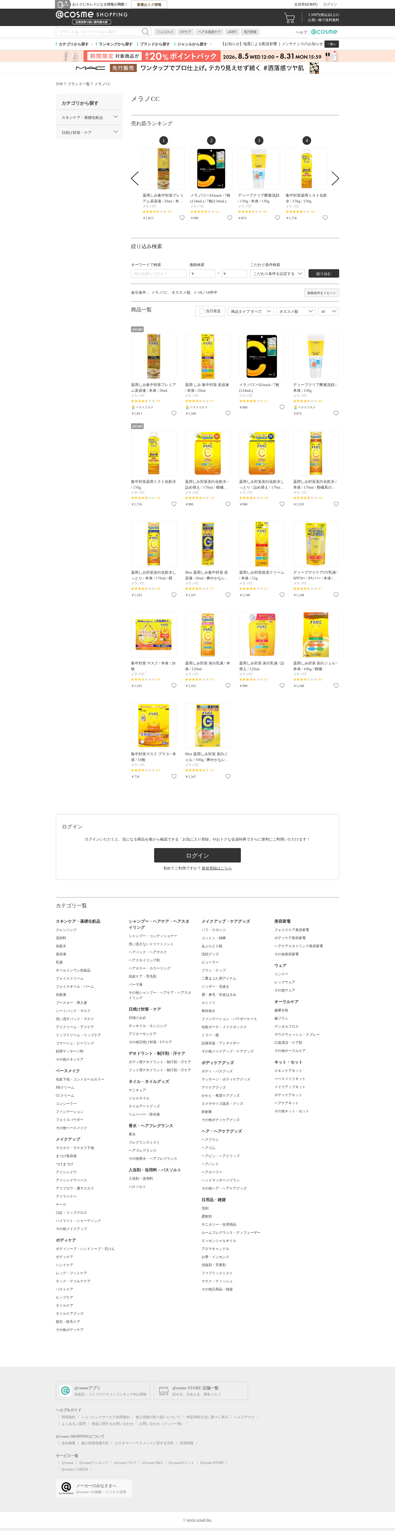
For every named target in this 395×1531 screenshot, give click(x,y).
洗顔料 (61, 938)
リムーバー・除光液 (144, 1114)
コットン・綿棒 (214, 938)
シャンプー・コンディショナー (153, 936)
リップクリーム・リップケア (78, 1035)
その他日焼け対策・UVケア (150, 1042)
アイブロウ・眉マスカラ (75, 1188)
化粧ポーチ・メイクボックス (224, 1027)
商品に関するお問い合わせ (112, 1424)
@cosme (67, 1463)
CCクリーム (65, 1096)
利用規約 (68, 1417)
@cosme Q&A (152, 1463)
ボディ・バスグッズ (217, 1071)
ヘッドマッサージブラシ (221, 1180)
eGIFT (232, 32)
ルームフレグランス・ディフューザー (231, 1233)
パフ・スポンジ (214, 930)
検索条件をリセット (321, 293)
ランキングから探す (116, 44)
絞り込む (323, 274)
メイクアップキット (290, 1087)
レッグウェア (284, 982)
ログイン (330, 4)
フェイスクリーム (70, 978)
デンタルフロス (286, 1026)
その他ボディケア (70, 1330)
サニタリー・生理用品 (219, 1224)
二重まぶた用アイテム (219, 978)
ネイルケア (64, 1305)
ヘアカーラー (212, 1172)
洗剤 (205, 1208)
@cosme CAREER (75, 1469)
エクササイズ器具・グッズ (222, 1104)
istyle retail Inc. (199, 1520)
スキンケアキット (288, 1071)
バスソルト (137, 1187)
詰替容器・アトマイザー (221, 1043)
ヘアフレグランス (142, 1150)
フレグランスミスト (144, 1142)
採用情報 (186, 1443)
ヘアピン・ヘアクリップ (221, 1156)
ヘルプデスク (244, 1417)
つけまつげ (64, 1164)
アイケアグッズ (214, 1087)
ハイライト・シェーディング (78, 1221)
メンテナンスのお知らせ (302, 44)
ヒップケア (64, 1297)
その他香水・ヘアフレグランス (153, 1159)
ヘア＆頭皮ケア (209, 32)
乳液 (59, 962)
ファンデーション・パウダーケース (229, 1019)
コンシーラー (66, 1104)
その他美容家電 (286, 954)
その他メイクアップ (71, 1229)
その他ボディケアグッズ (221, 1120)
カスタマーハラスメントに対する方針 (144, 1443)
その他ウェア (284, 990)
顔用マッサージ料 (70, 1051)
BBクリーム (65, 1087)
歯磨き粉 (281, 1010)
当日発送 (213, 311)
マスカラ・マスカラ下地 (75, 1148)
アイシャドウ (66, 1172)
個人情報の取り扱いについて (158, 1417)
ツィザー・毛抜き (215, 987)
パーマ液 (136, 985)
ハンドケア (64, 1265)
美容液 (61, 954)
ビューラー (210, 962)
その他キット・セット (291, 1111)
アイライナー (66, 1196)
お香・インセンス (215, 1257)
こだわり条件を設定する (274, 274)
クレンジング (66, 930)
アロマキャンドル (215, 1249)
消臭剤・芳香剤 (214, 1265)
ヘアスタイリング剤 (144, 960)
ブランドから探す (155, 44)
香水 (132, 1134)
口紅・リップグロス (71, 1213)
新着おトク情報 (149, 5)
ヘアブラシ (210, 1140)
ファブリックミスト (217, 1273)
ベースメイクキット (290, 1079)
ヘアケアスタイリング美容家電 (298, 946)
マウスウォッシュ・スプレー (297, 1035)
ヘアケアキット (286, 1103)
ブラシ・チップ (214, 970)
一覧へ (331, 44)
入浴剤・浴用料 (141, 1179)
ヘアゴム (208, 1148)
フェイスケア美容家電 (291, 930)
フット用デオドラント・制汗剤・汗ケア (160, 1070)
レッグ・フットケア (71, 1273)
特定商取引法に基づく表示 (207, 1417)
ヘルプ (301, 32)
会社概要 (68, 1443)
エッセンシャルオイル (219, 1241)
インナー (281, 974)
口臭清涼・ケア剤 (288, 1043)
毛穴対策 (250, 32)
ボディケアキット (288, 1095)
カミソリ (208, 1003)
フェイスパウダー (70, 1120)
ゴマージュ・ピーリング (75, 1043)
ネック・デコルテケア (73, 1281)
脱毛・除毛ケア (68, 1322)
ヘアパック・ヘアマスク (148, 952)
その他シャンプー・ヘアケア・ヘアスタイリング (160, 995)
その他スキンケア (70, 1059)
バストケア (64, 1289)
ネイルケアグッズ (70, 1314)
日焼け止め (137, 1018)
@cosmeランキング (93, 1463)
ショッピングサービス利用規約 (105, 1417)
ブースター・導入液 (71, 1003)
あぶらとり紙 (212, 946)
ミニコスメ (165, 32)
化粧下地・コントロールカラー (80, 1079)
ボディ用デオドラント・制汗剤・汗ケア (160, 1062)
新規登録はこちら (217, 868)
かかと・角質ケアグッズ (221, 1096)
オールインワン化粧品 (73, 970)
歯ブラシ (281, 1018)
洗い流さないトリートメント (151, 944)
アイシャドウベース (71, 1180)
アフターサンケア (142, 1034)
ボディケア (64, 1257)
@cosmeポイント (181, 1463)
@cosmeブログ (125, 1463)
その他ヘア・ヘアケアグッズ (224, 1188)
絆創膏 (207, 1112)
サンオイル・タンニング (148, 1026)
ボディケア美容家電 (290, 938)
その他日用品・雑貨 (217, 1289)
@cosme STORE (212, 1463)
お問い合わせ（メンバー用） (161, 1424)
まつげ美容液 (66, 1156)
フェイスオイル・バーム (75, 987)
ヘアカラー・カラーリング (149, 968)
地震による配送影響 (260, 44)
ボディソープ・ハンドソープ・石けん (85, 1249)
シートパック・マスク (73, 1011)
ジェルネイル (139, 1098)
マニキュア (137, 1090)
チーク (61, 1205)
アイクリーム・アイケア (75, 1027)
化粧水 (61, 946)
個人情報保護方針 (95, 1443)
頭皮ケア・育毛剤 (142, 976)
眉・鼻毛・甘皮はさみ (219, 995)
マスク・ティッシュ (217, 1281)
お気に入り (182, 217)
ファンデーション (70, 1112)
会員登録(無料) (306, 4)
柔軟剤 (207, 1216)
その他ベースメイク (71, 1128)
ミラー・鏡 (210, 1035)
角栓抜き (208, 1011)
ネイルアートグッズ (144, 1106)
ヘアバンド (210, 1164)
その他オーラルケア (290, 1051)
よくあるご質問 (74, 1424)
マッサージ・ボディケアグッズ (226, 1079)
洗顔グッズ (210, 954)
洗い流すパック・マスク (75, 1019)
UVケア (185, 32)
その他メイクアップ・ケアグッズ (228, 1051)
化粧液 (61, 995)
